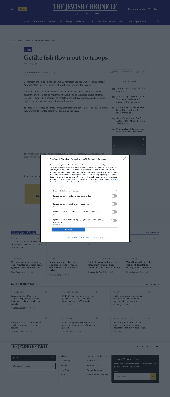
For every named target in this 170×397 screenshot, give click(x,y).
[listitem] (85, 191)
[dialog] (85, 198)
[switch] (114, 196)
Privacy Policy (98, 238)
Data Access (85, 238)
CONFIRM (68, 229)
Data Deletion (72, 238)
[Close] (125, 159)
